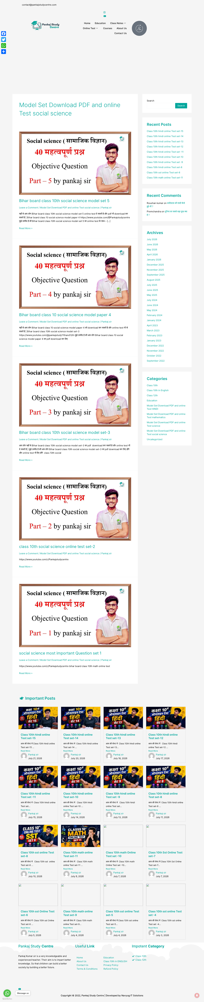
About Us (122, 28)
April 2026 (152, 254)
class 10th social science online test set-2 (57, 546)
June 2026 (152, 244)
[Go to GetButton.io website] (7, 999)
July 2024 (152, 300)
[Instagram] (144, 12)
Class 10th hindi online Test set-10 (165, 156)
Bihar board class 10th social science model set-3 (64, 432)
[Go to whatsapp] (7, 993)
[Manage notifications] (197, 995)
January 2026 (154, 259)
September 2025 (156, 274)
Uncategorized (154, 439)
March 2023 (153, 330)
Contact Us (120, 33)
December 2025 (155, 264)
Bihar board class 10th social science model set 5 (64, 200)
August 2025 (153, 279)
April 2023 (152, 325)
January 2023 (154, 340)
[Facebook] (144, 5)
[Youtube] (45, 989)
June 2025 (152, 290)
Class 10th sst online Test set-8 (163, 172)
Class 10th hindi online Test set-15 (165, 131)
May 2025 (152, 295)
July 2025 (152, 284)
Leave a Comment (28, 207)
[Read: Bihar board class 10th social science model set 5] (75, 163)
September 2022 (156, 360)
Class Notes (116, 23)
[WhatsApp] (4, 46)
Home (87, 23)
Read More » (25, 228)
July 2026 (152, 239)
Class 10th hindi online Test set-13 (165, 141)
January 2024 (154, 320)
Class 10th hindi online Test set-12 (165, 146)
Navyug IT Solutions (132, 995)
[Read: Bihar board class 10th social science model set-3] (75, 394)
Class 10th (152, 385)
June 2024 (152, 305)
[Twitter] (144, 8)
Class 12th (152, 395)
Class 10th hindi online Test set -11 (165, 151)
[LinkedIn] (45, 981)
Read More (25, 751)
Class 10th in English (158, 390)
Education (100, 23)
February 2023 (154, 335)
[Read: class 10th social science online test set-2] (75, 508)
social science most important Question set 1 (60, 653)
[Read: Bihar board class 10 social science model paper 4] (75, 277)
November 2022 (155, 350)
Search (150, 100)
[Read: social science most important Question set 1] (75, 615)
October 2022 (154, 355)
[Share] (4, 52)
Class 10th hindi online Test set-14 (165, 136)
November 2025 (155, 269)
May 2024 (152, 310)
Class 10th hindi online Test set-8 (164, 167)
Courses (107, 28)
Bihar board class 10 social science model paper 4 (65, 314)
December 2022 (155, 345)
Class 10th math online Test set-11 (165, 177)
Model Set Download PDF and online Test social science (69, 207)
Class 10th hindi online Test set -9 (165, 162)
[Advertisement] (102, 61)
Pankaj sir (33, 754)
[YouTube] (144, 16)
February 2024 (154, 315)
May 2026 (152, 249)
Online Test (89, 28)
